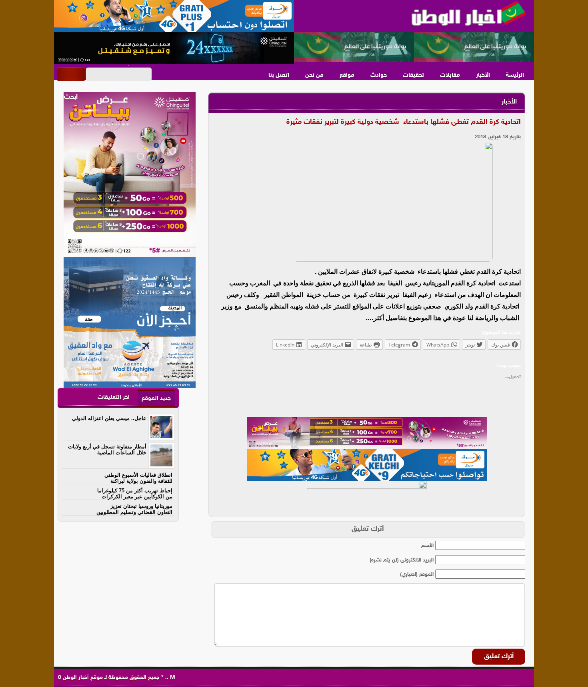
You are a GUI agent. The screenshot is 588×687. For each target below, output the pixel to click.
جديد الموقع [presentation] (156, 398)
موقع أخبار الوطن (82, 677)
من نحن (314, 75)
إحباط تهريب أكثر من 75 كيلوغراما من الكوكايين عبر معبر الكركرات (134, 494)
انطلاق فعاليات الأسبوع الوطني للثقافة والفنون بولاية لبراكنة (138, 478)
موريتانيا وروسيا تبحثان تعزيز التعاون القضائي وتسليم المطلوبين (134, 509)
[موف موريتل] (174, 16)
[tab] (156, 398)
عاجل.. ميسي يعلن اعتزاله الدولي (109, 418)
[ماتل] (367, 497)
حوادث (378, 75)
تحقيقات (413, 75)
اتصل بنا (278, 75)
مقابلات (450, 75)
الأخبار (483, 75)
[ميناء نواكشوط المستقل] (414, 47)
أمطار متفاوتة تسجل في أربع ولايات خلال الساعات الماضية (107, 450)
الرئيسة (515, 75)
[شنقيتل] (174, 48)
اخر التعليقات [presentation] (114, 397)
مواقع (347, 75)
